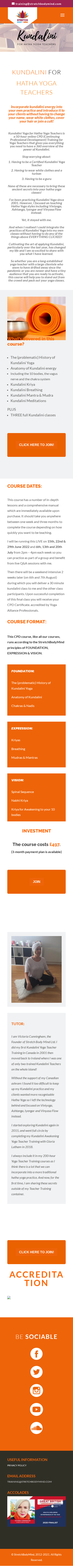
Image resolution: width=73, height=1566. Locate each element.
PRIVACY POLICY (17, 1465)
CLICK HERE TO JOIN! (36, 445)
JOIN (36, 881)
